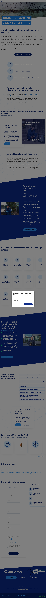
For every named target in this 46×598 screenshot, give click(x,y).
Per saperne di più (15, 300)
